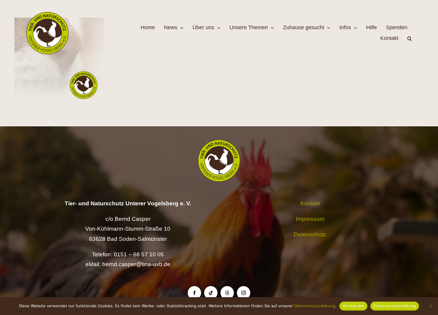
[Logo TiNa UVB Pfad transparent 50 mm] (47, 15)
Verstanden (353, 305)
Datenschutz (310, 234)
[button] (409, 38)
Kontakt (310, 203)
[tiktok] (211, 293)
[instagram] (243, 293)
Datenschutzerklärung (314, 305)
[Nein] (431, 306)
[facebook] (194, 293)
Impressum (310, 219)
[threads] (227, 293)
